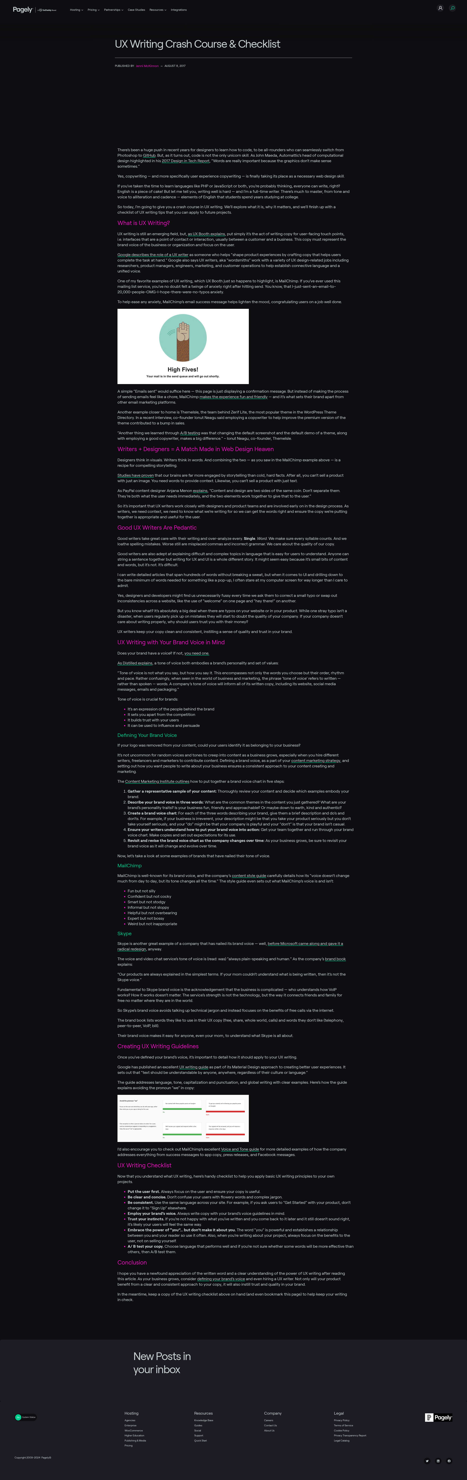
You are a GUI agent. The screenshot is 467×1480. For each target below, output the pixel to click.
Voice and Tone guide (240, 1149)
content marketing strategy (315, 760)
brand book (335, 959)
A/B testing (190, 433)
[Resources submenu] (165, 10)
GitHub (149, 155)
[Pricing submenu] (99, 10)
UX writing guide (193, 1067)
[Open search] (452, 8)
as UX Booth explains (206, 234)
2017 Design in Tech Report (185, 161)
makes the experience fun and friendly (234, 396)
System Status (28, 1417)
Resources (156, 9)
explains (200, 490)
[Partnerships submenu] (122, 10)
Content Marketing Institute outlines (157, 781)
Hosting (75, 9)
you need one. (196, 653)
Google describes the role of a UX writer (152, 254)
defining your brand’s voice (221, 1279)
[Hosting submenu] (82, 10)
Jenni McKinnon (147, 66)
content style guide (249, 875)
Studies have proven (135, 475)
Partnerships (112, 9)
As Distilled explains (134, 663)
